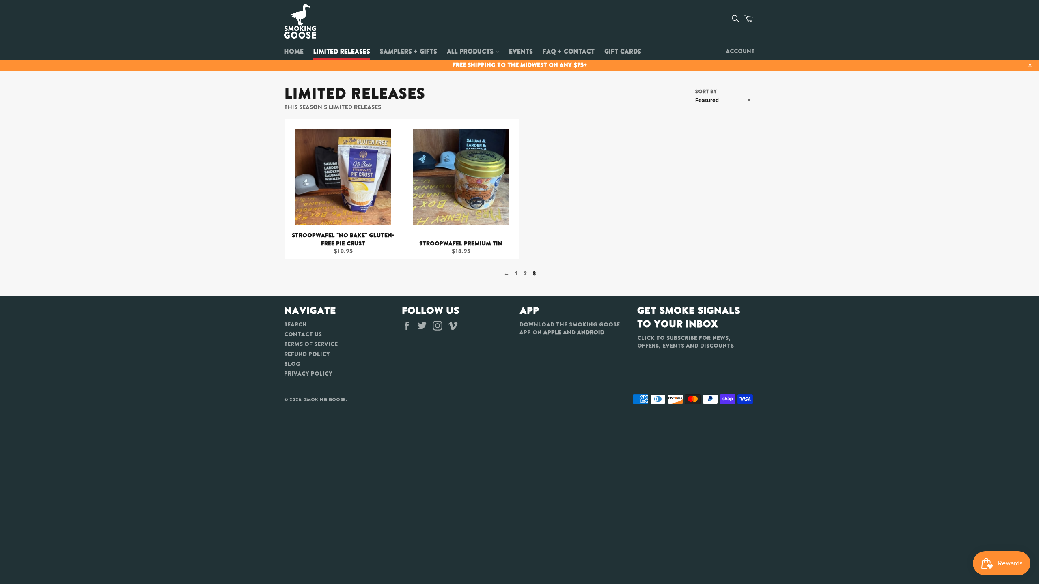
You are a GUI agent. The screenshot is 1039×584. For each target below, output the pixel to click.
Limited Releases (341, 51)
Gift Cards (622, 51)
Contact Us (303, 334)
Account (740, 51)
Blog (292, 364)
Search (295, 324)
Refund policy (307, 354)
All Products (471, 51)
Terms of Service (311, 344)
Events (521, 51)
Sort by (706, 91)
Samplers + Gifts (408, 51)
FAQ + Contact (569, 51)
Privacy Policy (308, 373)
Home (294, 51)
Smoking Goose (325, 399)
